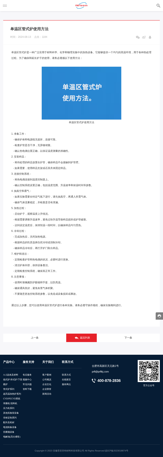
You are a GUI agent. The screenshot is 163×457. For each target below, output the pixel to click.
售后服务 (27, 375)
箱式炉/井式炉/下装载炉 (12, 382)
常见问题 (27, 384)
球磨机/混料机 (10, 403)
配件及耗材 (8, 422)
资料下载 (27, 389)
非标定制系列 (10, 418)
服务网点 (66, 384)
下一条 (128, 337)
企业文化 (46, 384)
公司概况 (46, 379)
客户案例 (46, 375)
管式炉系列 (8, 389)
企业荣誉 (46, 389)
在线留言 (66, 379)
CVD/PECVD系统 (11, 398)
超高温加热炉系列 (12, 394)
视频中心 (27, 379)
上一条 (35, 337)
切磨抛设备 (8, 432)
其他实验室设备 (11, 413)
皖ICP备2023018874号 (116, 450)
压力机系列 (8, 408)
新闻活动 (46, 394)
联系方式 (66, 375)
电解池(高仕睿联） (12, 437)
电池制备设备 (10, 427)
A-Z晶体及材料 (10, 375)
